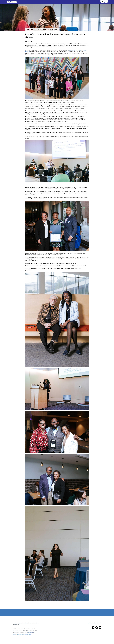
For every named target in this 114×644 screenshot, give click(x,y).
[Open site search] (102, 1)
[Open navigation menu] (106, 1)
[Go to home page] (12, 2)
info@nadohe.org (31, 632)
